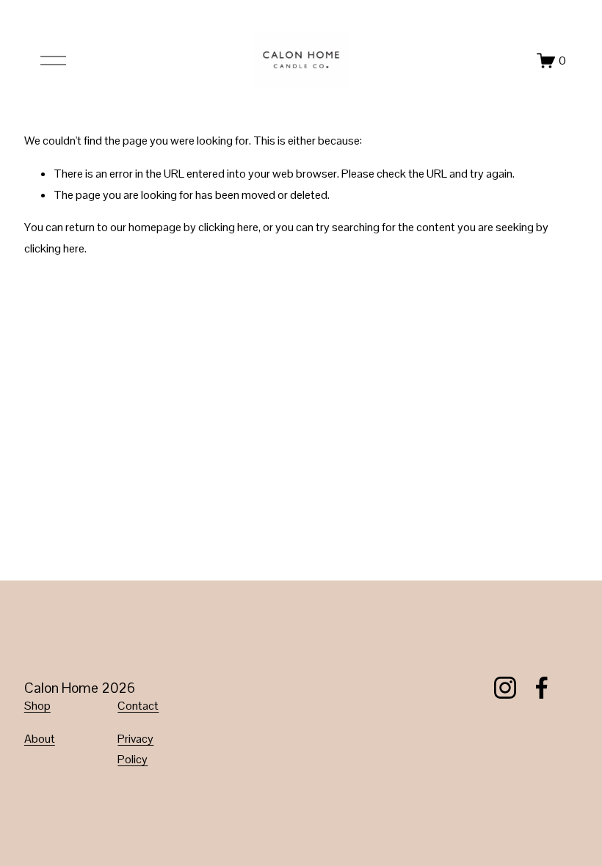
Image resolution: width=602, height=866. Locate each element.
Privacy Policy (135, 749)
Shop (37, 705)
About (39, 738)
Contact (138, 705)
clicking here (228, 227)
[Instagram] (505, 687)
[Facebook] (542, 687)
